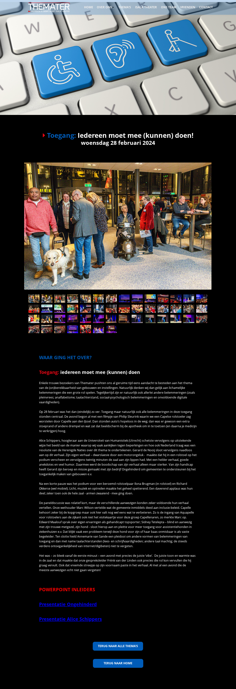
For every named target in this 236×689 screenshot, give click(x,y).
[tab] (33, 298)
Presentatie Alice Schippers (70, 619)
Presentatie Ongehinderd (68, 604)
